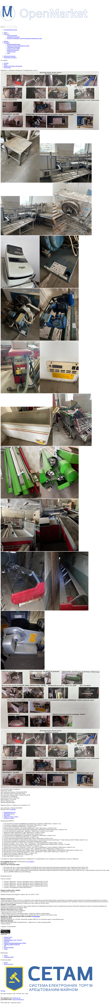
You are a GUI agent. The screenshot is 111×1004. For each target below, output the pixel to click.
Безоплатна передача (13, 50)
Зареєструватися (8, 964)
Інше (8, 53)
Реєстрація (14, 29)
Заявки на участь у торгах (11, 816)
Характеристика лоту (10, 812)
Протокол (13, 809)
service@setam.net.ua (18, 999)
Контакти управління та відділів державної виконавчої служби (24, 38)
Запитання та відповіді (13, 37)
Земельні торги (11, 51)
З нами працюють (12, 35)
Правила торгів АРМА (13, 48)
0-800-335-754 (16, 998)
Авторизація (7, 29)
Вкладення (7, 815)
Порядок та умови (9, 818)
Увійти (6, 955)
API (5, 946)
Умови (6, 949)
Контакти (6, 34)
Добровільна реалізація (13, 47)
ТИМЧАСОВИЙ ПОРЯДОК (12, 944)
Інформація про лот (9, 813)
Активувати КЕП (9, 957)
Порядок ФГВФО (9, 947)
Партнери (6, 941)
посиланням (36, 916)
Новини (6, 41)
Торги (5, 32)
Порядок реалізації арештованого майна (18, 45)
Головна (3, 990)
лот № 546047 (30, 861)
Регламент (7, 43)
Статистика (7, 938)
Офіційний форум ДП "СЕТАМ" (13, 940)
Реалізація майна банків (13, 44)
